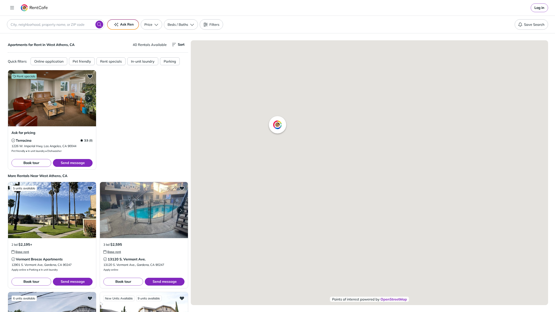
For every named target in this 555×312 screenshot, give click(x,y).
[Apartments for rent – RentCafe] (34, 7)
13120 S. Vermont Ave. (127, 259)
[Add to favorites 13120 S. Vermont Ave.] (182, 188)
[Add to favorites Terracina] (90, 76)
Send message (73, 163)
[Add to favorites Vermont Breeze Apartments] (90, 188)
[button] (52, 98)
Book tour (31, 163)
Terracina (23, 140)
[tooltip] (13, 140)
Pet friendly (82, 61)
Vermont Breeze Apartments (39, 259)
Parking (170, 61)
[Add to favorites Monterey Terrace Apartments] (90, 298)
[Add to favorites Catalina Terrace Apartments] (182, 298)
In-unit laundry (143, 61)
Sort (181, 44)
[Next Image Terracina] (89, 98)
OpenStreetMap (393, 299)
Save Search (534, 24)
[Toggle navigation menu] (12, 8)
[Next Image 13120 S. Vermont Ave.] (180, 210)
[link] (539, 7)
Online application (49, 61)
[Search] (99, 24)
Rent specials (111, 61)
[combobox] (55, 24)
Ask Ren (127, 24)
